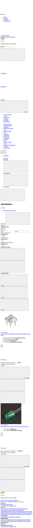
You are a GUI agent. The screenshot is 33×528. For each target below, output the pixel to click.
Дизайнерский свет (22, 511)
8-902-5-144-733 (5, 500)
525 (3, 236)
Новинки (6, 155)
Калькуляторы (7, 521)
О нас (5, 17)
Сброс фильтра (4, 226)
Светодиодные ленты (6, 508)
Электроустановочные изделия (12, 514)
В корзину (26, 378)
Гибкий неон (6, 140)
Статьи (25, 519)
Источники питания (7, 118)
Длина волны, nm (5, 233)
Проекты (6, 19)
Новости (6, 18)
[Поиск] (13, 55)
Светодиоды (7, 148)
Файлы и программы (24, 521)
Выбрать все (4, 234)
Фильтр (3, 310)
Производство (7, 517)
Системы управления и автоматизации (14, 509)
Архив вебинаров (18, 519)
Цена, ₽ (3, 230)
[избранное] (13, 397)
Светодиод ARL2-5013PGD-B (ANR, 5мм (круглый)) (14, 426)
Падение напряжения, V (7, 242)
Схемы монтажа (15, 521)
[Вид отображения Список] (13, 266)
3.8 (3, 245)
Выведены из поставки (10, 210)
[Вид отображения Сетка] (13, 254)
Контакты (12, 37)
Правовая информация (7, 504)
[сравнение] (13, 385)
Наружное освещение (6, 137)
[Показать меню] (16, 166)
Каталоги (3, 519)
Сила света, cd (4, 237)
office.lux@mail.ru (13, 500)
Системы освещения (6, 134)
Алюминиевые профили (8, 126)
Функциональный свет (11, 511)
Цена (2, 285)
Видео (7, 519)
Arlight (11, 506)
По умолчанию (4, 273)
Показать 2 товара (5, 247)
